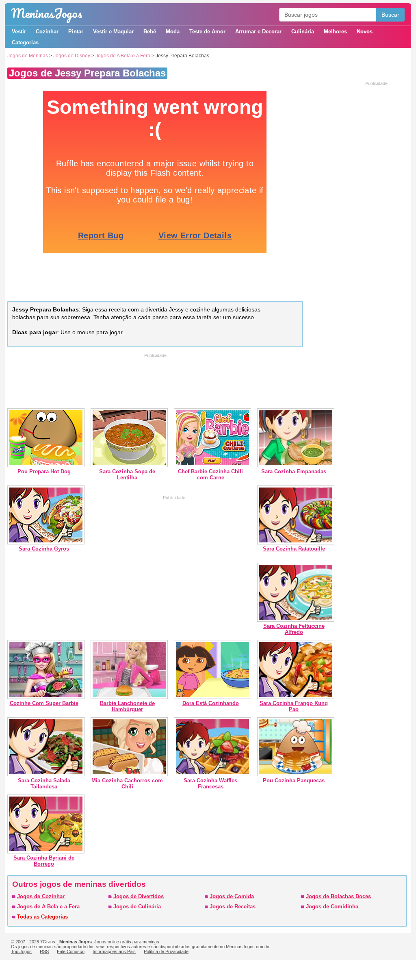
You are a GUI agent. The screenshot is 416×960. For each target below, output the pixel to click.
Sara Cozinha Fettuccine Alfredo (294, 629)
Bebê (149, 31)
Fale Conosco (70, 951)
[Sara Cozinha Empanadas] (295, 465)
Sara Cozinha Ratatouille (294, 549)
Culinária (302, 31)
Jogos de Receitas (233, 906)
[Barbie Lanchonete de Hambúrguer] (129, 697)
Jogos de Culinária (137, 906)
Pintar (75, 31)
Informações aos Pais (114, 951)
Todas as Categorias (42, 917)
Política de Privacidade (166, 951)
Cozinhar (47, 31)
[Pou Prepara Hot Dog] (45, 465)
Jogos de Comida (232, 896)
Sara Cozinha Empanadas (293, 471)
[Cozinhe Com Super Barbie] (45, 697)
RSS (44, 951)
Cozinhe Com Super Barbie (44, 703)
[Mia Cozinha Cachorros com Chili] (129, 774)
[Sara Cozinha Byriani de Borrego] (45, 852)
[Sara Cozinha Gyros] (45, 543)
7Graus (47, 941)
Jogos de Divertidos (138, 896)
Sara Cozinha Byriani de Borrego (43, 861)
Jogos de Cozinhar (41, 896)
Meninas (46, 13)
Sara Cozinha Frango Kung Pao (294, 706)
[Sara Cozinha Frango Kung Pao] (295, 697)
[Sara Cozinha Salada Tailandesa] (45, 774)
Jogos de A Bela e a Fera (122, 56)
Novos (365, 31)
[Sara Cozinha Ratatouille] (295, 543)
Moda (173, 31)
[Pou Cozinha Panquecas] (295, 774)
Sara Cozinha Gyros (44, 549)
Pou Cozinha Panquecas (294, 780)
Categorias (25, 42)
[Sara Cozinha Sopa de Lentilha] (129, 465)
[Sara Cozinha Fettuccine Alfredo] (295, 620)
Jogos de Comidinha (332, 906)
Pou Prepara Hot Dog (44, 471)
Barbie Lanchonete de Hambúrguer (127, 706)
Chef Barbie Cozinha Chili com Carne (210, 474)
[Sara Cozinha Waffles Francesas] (212, 774)
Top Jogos (21, 951)
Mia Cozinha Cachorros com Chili (127, 783)
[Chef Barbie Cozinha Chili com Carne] (212, 465)
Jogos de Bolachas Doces (338, 896)
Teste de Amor (207, 31)
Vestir (19, 31)
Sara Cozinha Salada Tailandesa (44, 783)
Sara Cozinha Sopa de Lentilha (127, 474)
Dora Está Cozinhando (210, 703)
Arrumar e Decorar (258, 31)
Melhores (335, 31)
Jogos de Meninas (27, 56)
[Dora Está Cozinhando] (212, 697)
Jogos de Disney (71, 56)
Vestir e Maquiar (113, 31)
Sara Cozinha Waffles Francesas (210, 783)
